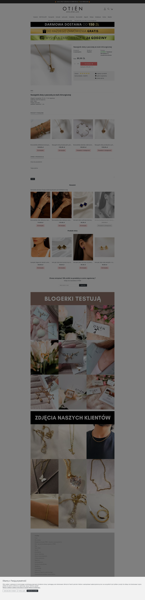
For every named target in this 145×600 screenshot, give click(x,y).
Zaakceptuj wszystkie (32, 590)
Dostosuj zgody (21, 590)
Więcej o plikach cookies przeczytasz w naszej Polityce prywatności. (21, 587)
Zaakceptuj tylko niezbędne (10, 590)
